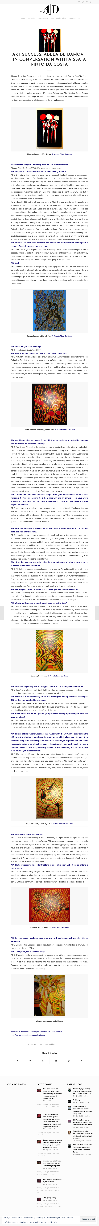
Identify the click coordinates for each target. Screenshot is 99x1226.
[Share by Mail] (81, 1060)
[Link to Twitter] (79, 2)
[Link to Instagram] (83, 2)
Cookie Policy (52, 1222)
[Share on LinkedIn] (56, 1060)
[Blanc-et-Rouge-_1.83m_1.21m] (49, 40)
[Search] (78, 18)
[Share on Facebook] (17, 1060)
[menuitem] (22, 18)
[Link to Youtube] (87, 2)
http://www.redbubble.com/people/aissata (28, 1035)
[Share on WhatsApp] (43, 1060)
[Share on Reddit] (68, 1060)
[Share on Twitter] (30, 1060)
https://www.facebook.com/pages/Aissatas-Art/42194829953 (36, 1032)
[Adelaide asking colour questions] (97, 613)
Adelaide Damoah (16, 1084)
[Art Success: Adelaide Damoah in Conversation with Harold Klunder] (2, 613)
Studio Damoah (49, 1044)
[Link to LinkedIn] (91, 2)
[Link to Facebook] (75, 2)
